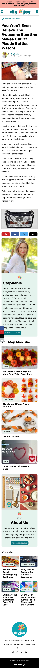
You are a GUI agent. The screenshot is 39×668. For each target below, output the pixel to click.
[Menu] (2, 11)
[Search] (37, 11)
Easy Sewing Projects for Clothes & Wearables (27, 573)
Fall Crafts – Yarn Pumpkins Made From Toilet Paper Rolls (17, 372)
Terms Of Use (8, 644)
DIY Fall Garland (11, 436)
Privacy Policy (30, 644)
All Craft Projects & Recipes (14, 640)
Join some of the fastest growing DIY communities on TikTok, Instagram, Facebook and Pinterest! (19, 4)
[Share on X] (2, 336)
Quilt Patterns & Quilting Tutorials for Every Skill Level (10, 600)
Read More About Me (12, 333)
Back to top (18, 664)
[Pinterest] (26, 652)
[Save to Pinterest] (2, 332)
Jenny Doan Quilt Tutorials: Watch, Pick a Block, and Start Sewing (28, 600)
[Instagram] (13, 652)
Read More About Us (19, 543)
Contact (19, 648)
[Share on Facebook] (2, 328)
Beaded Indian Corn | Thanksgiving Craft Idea (10, 573)
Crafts (18, 18)
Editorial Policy (19, 644)
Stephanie (15, 54)
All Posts (12, 18)
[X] (22, 652)
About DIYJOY (29, 640)
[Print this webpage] (2, 340)
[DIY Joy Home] (20, 12)
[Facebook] (17, 652)
